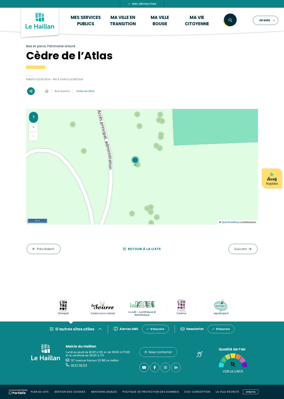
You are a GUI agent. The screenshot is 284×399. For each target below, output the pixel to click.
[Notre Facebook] (154, 367)
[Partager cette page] (31, 91)
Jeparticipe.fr (221, 313)
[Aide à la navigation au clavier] (33, 117)
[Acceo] (199, 355)
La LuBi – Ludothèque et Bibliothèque (142, 313)
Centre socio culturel (103, 313)
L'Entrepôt (63, 313)
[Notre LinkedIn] (176, 367)
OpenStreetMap (231, 222)
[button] (230, 20)
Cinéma (181, 313)
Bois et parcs (62, 91)
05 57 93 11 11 (79, 365)
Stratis (250, 391)
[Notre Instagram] (165, 367)
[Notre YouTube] (144, 367)
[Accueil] (46, 91)
